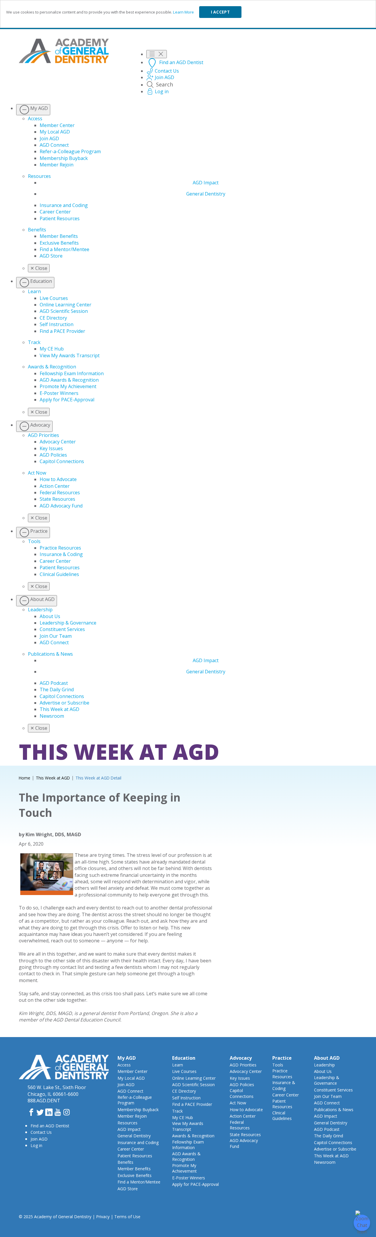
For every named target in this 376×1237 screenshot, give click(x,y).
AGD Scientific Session (64, 311)
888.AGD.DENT (44, 1100)
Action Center (55, 486)
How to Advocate (58, 479)
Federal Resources (60, 492)
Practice (282, 1058)
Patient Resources (60, 218)
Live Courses (54, 298)
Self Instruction (56, 324)
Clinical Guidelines (59, 574)
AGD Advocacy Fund (61, 506)
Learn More (183, 12)
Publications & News (50, 654)
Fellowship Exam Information (72, 373)
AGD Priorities (43, 435)
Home (24, 778)
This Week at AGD (59, 709)
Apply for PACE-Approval (67, 399)
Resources (39, 176)
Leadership (40, 609)
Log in (36, 1145)
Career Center (55, 211)
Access (35, 118)
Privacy (103, 1216)
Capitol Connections (62, 461)
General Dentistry (205, 194)
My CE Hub (52, 348)
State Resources (57, 499)
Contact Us (41, 1132)
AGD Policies (53, 455)
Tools (34, 541)
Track (34, 342)
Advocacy (241, 1058)
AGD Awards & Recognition (69, 380)
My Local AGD (55, 131)
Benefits (37, 229)
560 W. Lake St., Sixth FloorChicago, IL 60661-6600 (57, 1090)
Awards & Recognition (52, 366)
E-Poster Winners (59, 393)
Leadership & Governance (68, 623)
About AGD (327, 1058)
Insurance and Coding (64, 205)
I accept (220, 12)
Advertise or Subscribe (64, 703)
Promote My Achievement (68, 386)
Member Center (57, 125)
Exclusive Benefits (59, 243)
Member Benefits (59, 236)
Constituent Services (62, 629)
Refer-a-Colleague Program (70, 151)
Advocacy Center (58, 441)
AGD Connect (54, 145)
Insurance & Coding (61, 554)
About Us (50, 616)
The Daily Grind (57, 689)
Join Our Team (56, 636)
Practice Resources (60, 548)
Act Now (37, 473)
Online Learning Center (65, 304)
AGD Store (51, 256)
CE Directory (53, 318)
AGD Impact (206, 182)
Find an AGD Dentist (50, 1126)
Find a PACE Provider (62, 331)
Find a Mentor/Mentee (64, 249)
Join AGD (49, 138)
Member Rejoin (56, 164)
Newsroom (52, 716)
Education (183, 1058)
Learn (34, 291)
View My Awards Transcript (70, 355)
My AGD (127, 1058)
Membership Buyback (64, 158)
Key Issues (51, 448)
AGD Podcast (54, 683)
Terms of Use (127, 1216)
